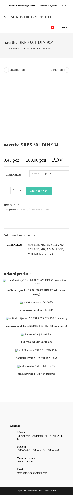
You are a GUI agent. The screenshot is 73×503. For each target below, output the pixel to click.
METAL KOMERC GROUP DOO (27, 17)
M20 (36, 249)
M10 (30, 254)
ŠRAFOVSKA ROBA (39, 209)
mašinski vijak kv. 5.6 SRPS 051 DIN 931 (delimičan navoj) (36, 292)
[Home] (5, 48)
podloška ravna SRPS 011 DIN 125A (36, 358)
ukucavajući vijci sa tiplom (36, 341)
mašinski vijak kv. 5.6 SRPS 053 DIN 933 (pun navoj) (36, 326)
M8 (36, 254)
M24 (62, 244)
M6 (41, 254)
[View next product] (66, 70)
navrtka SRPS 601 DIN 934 (38, 48)
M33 (43, 244)
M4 (51, 254)
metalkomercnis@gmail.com (32, 472)
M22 (30, 249)
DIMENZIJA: (13, 174)
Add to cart (39, 191)
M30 (49, 244)
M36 (36, 244)
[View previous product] (6, 70)
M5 (46, 254)
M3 (49, 249)
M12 (60, 249)
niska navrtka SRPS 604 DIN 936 (36, 373)
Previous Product (17, 70)
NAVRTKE (21, 209)
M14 (54, 249)
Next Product (57, 70)
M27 (55, 244)
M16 (30, 244)
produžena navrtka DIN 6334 (36, 310)
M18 (43, 249)
